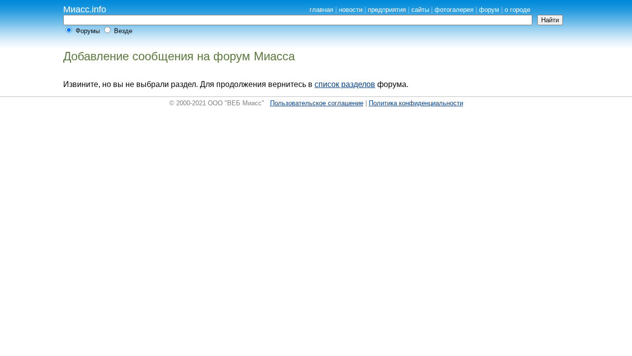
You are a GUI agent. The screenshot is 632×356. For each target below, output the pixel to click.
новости (350, 9)
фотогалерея (454, 9)
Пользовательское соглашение (316, 103)
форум (489, 9)
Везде (123, 31)
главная (321, 9)
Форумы (88, 31)
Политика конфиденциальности (416, 103)
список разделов (345, 84)
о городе (517, 9)
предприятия (387, 9)
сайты (420, 9)
